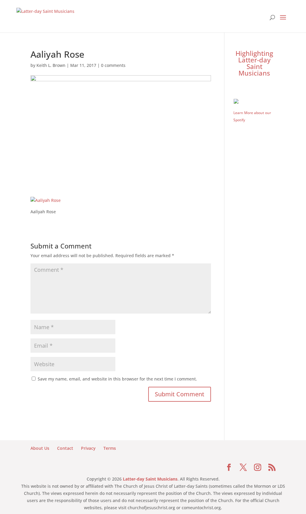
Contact (65, 448)
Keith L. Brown (50, 65)
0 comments (113, 65)
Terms (109, 448)
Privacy (88, 448)
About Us (39, 448)
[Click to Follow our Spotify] (254, 100)
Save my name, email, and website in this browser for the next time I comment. (117, 379)
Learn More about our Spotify (252, 116)
